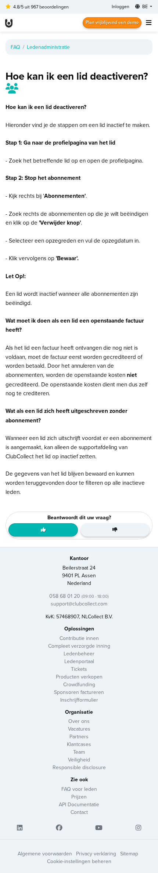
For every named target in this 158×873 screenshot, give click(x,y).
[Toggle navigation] (148, 23)
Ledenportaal (79, 661)
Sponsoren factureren (79, 692)
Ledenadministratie (48, 47)
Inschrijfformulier (79, 699)
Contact (79, 812)
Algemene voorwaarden (45, 853)
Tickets (79, 669)
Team (79, 752)
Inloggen (120, 6)
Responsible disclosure (79, 767)
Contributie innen (79, 638)
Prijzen (79, 796)
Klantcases (79, 744)
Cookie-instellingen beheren (79, 861)
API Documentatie (79, 804)
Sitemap (129, 853)
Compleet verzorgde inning (79, 646)
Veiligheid (79, 759)
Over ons (79, 721)
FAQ (15, 47)
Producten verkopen (79, 676)
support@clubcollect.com (79, 603)
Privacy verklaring (96, 853)
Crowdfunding (79, 684)
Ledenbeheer (79, 653)
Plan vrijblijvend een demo (112, 22)
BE (145, 6)
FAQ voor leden (79, 789)
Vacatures (79, 728)
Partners (79, 736)
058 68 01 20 (79, 596)
